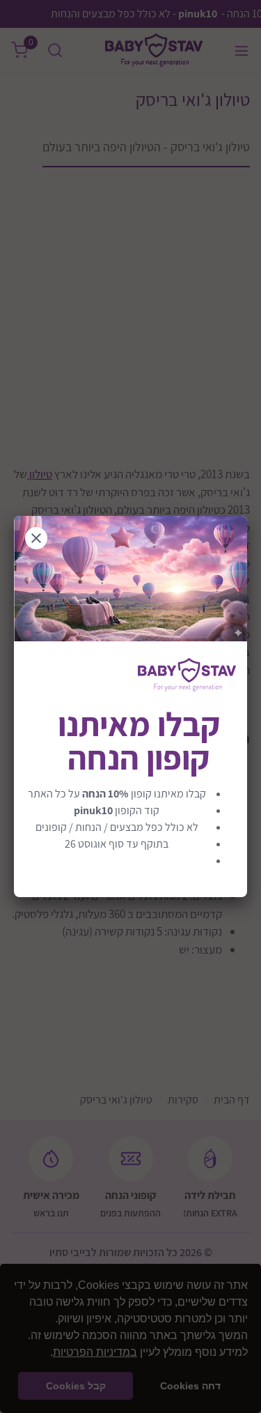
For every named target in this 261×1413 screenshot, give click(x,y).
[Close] (36, 538)
